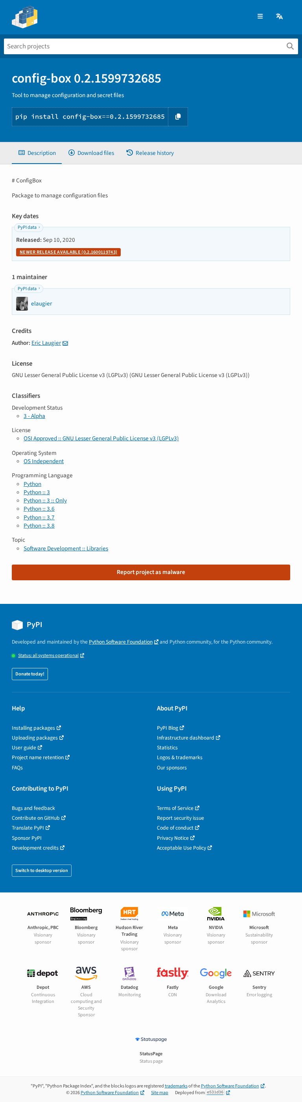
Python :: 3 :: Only (45, 500)
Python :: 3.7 (39, 517)
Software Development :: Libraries (66, 548)
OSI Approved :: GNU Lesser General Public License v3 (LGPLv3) (101, 438)
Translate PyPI (28, 828)
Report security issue (180, 818)
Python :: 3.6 (39, 508)
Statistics (167, 747)
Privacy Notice (173, 838)
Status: (48, 655)
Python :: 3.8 (39, 525)
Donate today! (29, 674)
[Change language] (280, 16)
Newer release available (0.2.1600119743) (68, 252)
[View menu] (260, 16)
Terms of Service (175, 808)
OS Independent (44, 461)
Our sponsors (172, 767)
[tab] (37, 153)
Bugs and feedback (33, 808)
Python (32, 484)
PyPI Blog (167, 728)
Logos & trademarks (180, 757)
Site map (159, 1092)
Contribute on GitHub (36, 818)
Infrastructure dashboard (185, 737)
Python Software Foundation (121, 642)
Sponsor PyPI (27, 838)
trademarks (176, 1086)
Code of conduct (175, 828)
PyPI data (27, 227)
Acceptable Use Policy (181, 848)
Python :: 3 (37, 492)
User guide (24, 747)
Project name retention (38, 757)
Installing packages (33, 728)
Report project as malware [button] (151, 572)
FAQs (17, 767)
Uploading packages (35, 737)
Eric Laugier (46, 343)
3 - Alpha (34, 416)
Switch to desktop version (41, 870)
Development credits (35, 848)
